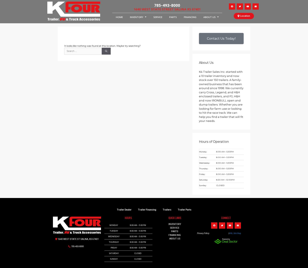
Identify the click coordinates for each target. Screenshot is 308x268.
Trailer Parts (184, 209)
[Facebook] (232, 6)
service (157, 17)
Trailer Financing (147, 209)
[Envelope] (255, 6)
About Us (209, 17)
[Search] (106, 51)
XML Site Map (235, 233)
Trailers (167, 209)
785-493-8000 (167, 5)
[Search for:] (83, 51)
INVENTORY (136, 17)
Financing (190, 17)
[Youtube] (248, 6)
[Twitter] (240, 6)
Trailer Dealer (124, 209)
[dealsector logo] (226, 241)
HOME (119, 17)
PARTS (173, 17)
